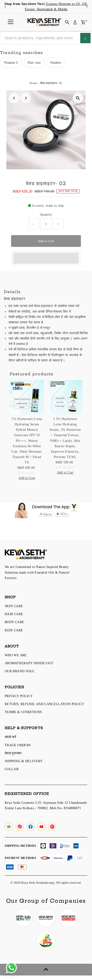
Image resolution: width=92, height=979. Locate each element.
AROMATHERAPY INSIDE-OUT (29, 663)
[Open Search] (67, 22)
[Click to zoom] (78, 98)
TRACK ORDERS (18, 745)
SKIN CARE (14, 606)
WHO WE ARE (16, 655)
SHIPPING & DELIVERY (23, 761)
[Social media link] (9, 827)
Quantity (46, 214)
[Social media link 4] (46, 940)
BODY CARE (14, 622)
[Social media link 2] (46, 917)
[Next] (86, 6)
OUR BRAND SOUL (20, 671)
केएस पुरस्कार (13, 753)
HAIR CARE (14, 614)
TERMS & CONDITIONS (23, 712)
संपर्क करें (10, 737)
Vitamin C (11, 62)
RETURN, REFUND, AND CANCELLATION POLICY (44, 704)
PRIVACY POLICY (19, 696)
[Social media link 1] (23, 917)
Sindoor (56, 62)
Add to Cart (46, 241)
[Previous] (5, 6)
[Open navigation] (10, 22)
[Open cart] (83, 22)
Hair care (34, 62)
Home (33, 83)
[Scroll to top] (46, 969)
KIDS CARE (14, 630)
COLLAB (11, 769)
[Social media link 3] (68, 917)
